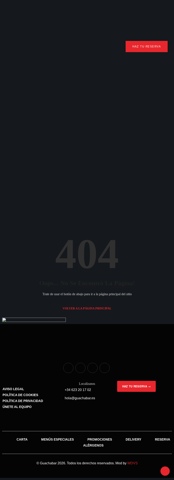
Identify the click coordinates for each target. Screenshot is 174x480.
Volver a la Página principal (87, 308)
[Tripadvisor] (92, 368)
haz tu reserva (146, 46)
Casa (18, 176)
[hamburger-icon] (11, 46)
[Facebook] (80, 368)
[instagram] (68, 368)
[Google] (105, 368)
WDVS (132, 463)
